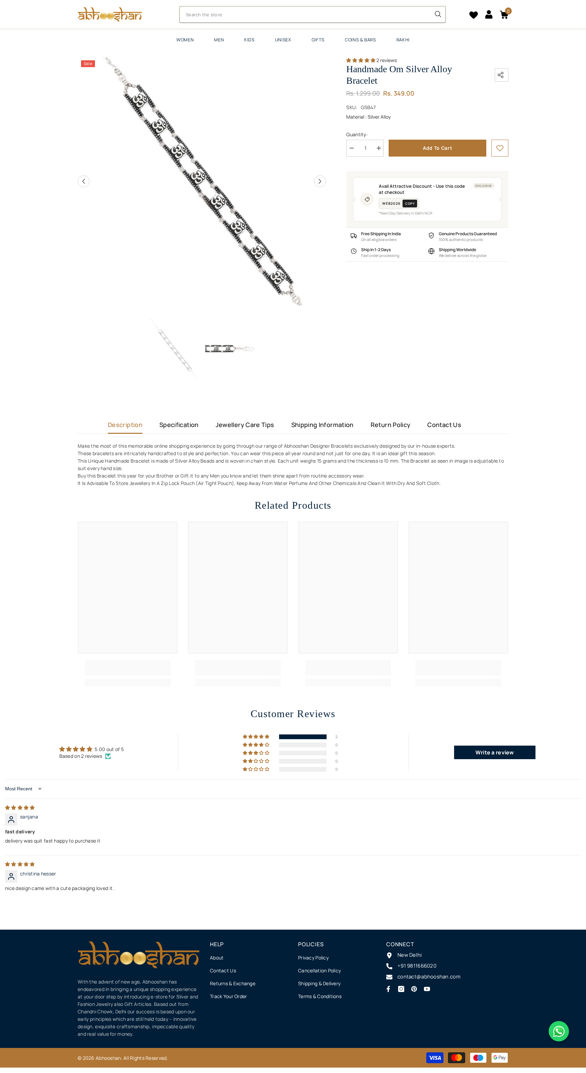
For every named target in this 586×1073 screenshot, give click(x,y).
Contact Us (444, 425)
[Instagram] (401, 989)
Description (125, 425)
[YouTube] (427, 989)
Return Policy (391, 425)
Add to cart (437, 148)
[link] (499, 148)
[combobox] (305, 14)
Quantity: (357, 134)
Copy (409, 203)
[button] (84, 181)
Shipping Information (322, 425)
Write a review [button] (494, 752)
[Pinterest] (414, 989)
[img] (20, 807)
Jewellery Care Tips (245, 425)
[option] (202, 181)
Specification (179, 425)
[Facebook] (388, 989)
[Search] (312, 14)
